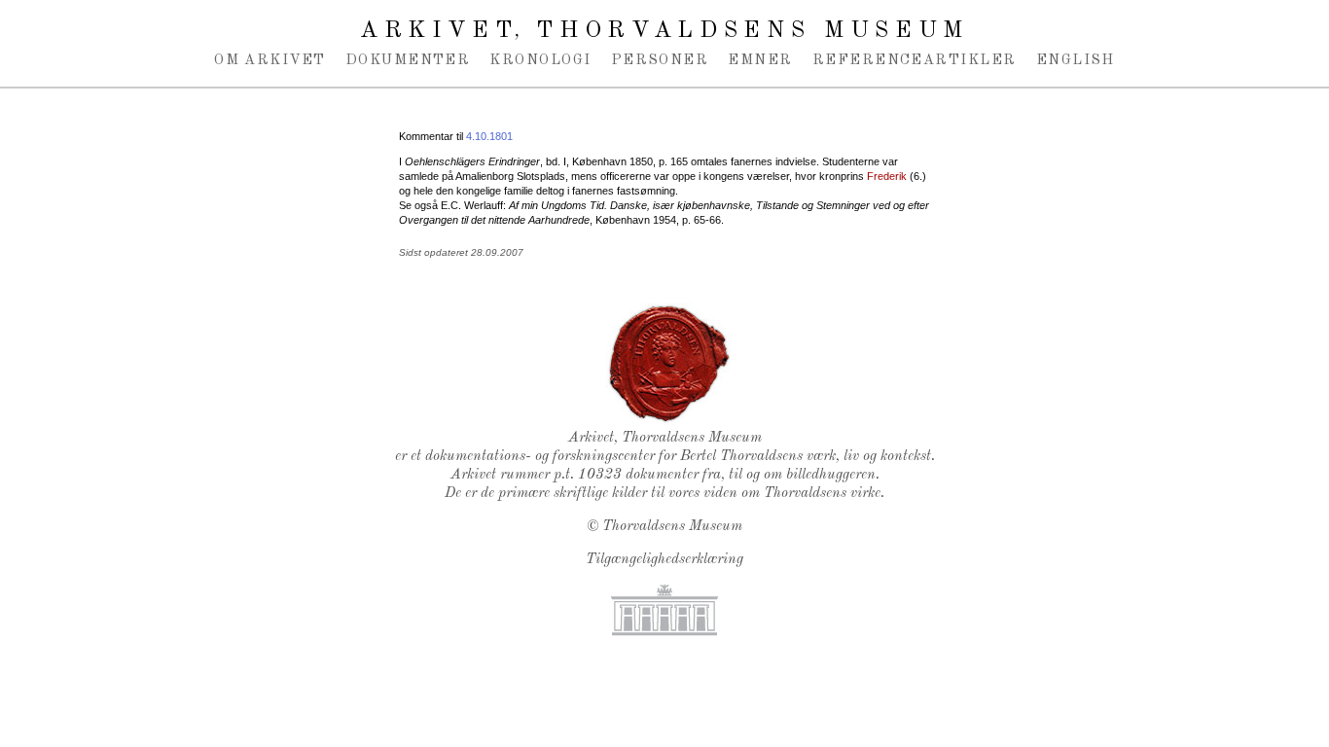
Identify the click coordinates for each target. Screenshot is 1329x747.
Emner (760, 60)
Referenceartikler (914, 60)
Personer (660, 60)
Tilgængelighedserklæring (664, 559)
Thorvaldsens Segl (669, 363)
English (1075, 60)
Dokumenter (408, 60)
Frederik (887, 176)
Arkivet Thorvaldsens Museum (664, 31)
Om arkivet (270, 60)
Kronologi (540, 60)
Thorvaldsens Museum (672, 526)
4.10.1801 (489, 136)
